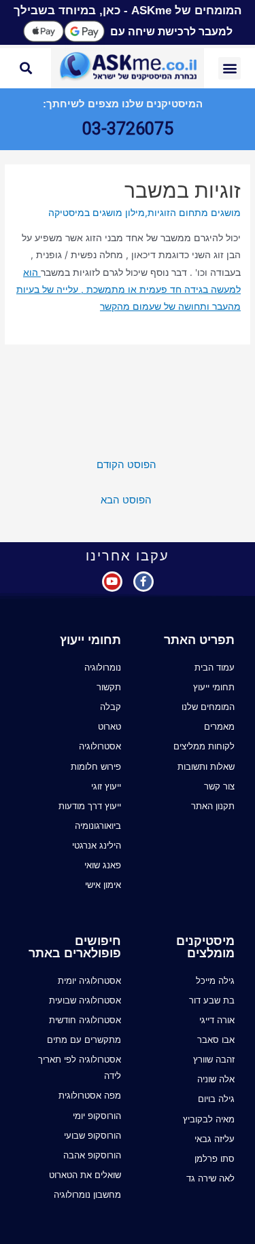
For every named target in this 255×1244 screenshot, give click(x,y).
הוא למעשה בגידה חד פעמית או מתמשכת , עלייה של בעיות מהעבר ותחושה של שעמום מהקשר (128, 290)
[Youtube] (112, 581)
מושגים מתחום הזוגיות (194, 212)
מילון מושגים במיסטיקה (96, 212)
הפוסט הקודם (126, 465)
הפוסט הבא (126, 500)
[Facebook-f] (143, 581)
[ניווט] (234, 371)
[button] (229, 68)
